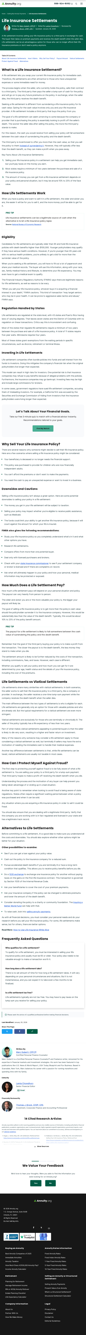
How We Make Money (13, 1317)
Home (3, 13)
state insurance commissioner (34, 563)
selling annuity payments (38, 911)
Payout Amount (62, 58)
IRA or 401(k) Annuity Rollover (17, 1289)
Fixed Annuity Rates (53, 1254)
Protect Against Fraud (10, 61)
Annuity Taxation (12, 1261)
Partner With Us (11, 1313)
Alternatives (24, 61)
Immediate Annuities (13, 1257)
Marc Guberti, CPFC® (27, 26)
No (50, 1183)
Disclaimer (49, 1313)
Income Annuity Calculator (15, 1269)
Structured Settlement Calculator (58, 1296)
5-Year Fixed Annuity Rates (55, 1265)
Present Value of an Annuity (56, 1288)
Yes (35, 1183)
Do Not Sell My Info (11, 1221)
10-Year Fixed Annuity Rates (56, 1269)
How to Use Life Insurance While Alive (31, 930)
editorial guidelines (10, 1132)
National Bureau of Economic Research (26, 224)
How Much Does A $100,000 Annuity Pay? (22, 1265)
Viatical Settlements (77, 58)
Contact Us (49, 1317)
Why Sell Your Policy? (47, 58)
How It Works (33, 58)
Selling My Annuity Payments (17, 13)
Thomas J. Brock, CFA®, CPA (22, 29)
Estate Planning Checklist (15, 1293)
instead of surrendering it (32, 145)
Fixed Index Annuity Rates (55, 1257)
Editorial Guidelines (52, 1321)
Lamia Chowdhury (52, 26)
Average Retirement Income (16, 1285)
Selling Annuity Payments (55, 1284)
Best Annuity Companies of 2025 (18, 1254)
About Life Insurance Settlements (14, 58)
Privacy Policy (50, 1309)
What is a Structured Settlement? (58, 1292)
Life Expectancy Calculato (15, 1297)
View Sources (43, 1146)
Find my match (43, 428)
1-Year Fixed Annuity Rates (55, 1261)
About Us (9, 1309)
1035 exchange (16, 874)
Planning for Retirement (14, 1281)
